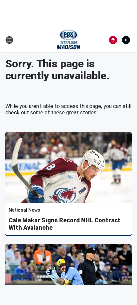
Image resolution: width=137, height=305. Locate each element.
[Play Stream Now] (126, 40)
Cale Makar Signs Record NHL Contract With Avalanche (64, 224)
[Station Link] (68, 40)
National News (24, 210)
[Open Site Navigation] (9, 40)
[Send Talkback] (113, 40)
